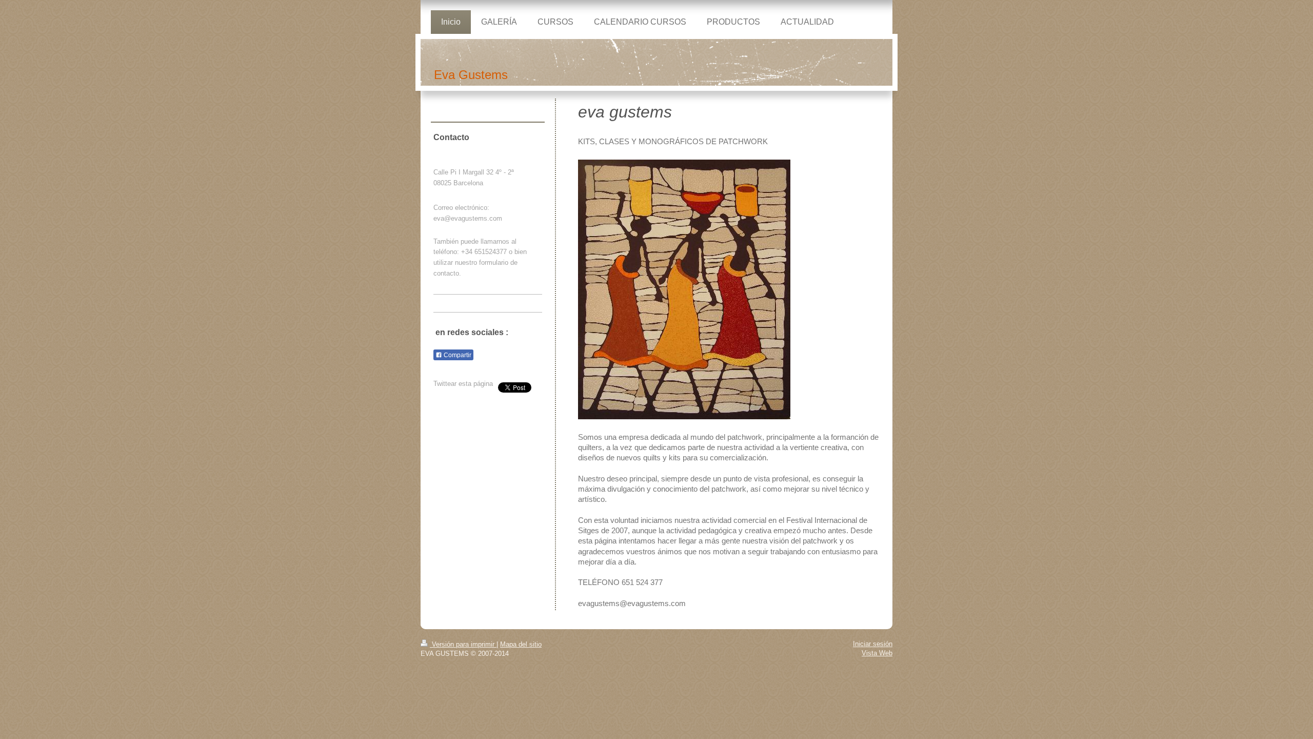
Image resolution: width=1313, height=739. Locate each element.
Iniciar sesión (872, 644)
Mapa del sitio (521, 644)
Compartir (456, 355)
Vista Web (877, 653)
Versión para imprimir (463, 644)
